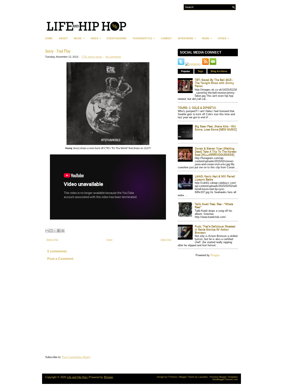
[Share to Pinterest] (63, 231)
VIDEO (96, 38)
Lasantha (203, 377)
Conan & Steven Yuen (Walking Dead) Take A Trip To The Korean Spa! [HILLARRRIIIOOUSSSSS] (216, 151)
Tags (200, 71)
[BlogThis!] (51, 231)
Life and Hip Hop (77, 377)
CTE (84, 56)
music (99, 56)
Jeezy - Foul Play (57, 51)
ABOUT (63, 38)
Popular (185, 71)
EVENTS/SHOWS (117, 38)
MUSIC (79, 38)
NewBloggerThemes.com (225, 379)
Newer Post (52, 239)
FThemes (172, 377)
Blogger (214, 255)
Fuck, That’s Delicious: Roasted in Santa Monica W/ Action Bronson (215, 229)
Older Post (166, 239)
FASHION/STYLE (144, 38)
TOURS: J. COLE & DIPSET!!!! (197, 107)
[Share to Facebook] (59, 231)
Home (49, 38)
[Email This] (47, 231)
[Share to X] (55, 231)
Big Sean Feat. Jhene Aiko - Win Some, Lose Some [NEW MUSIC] (216, 128)
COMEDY (166, 38)
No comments (113, 56)
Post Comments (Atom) (76, 357)
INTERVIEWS (187, 38)
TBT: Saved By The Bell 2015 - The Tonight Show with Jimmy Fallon (214, 82)
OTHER (223, 38)
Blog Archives (219, 71)
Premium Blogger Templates (224, 377)
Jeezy (91, 56)
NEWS (207, 38)
